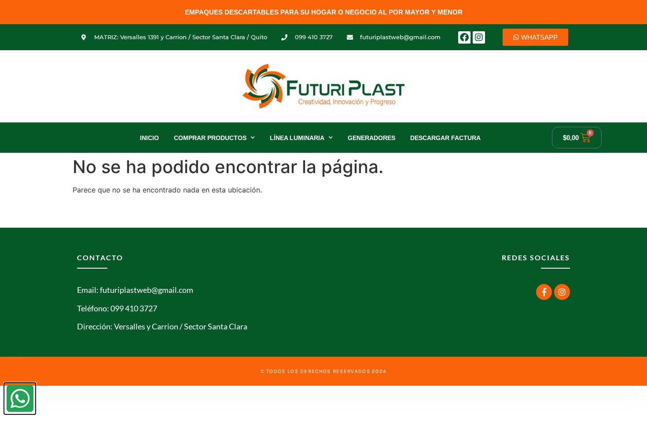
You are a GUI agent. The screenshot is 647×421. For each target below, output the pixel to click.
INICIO (149, 137)
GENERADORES (371, 137)
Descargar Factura (445, 137)
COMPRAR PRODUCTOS (210, 137)
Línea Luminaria (297, 137)
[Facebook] (464, 37)
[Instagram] (479, 37)
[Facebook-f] (544, 292)
